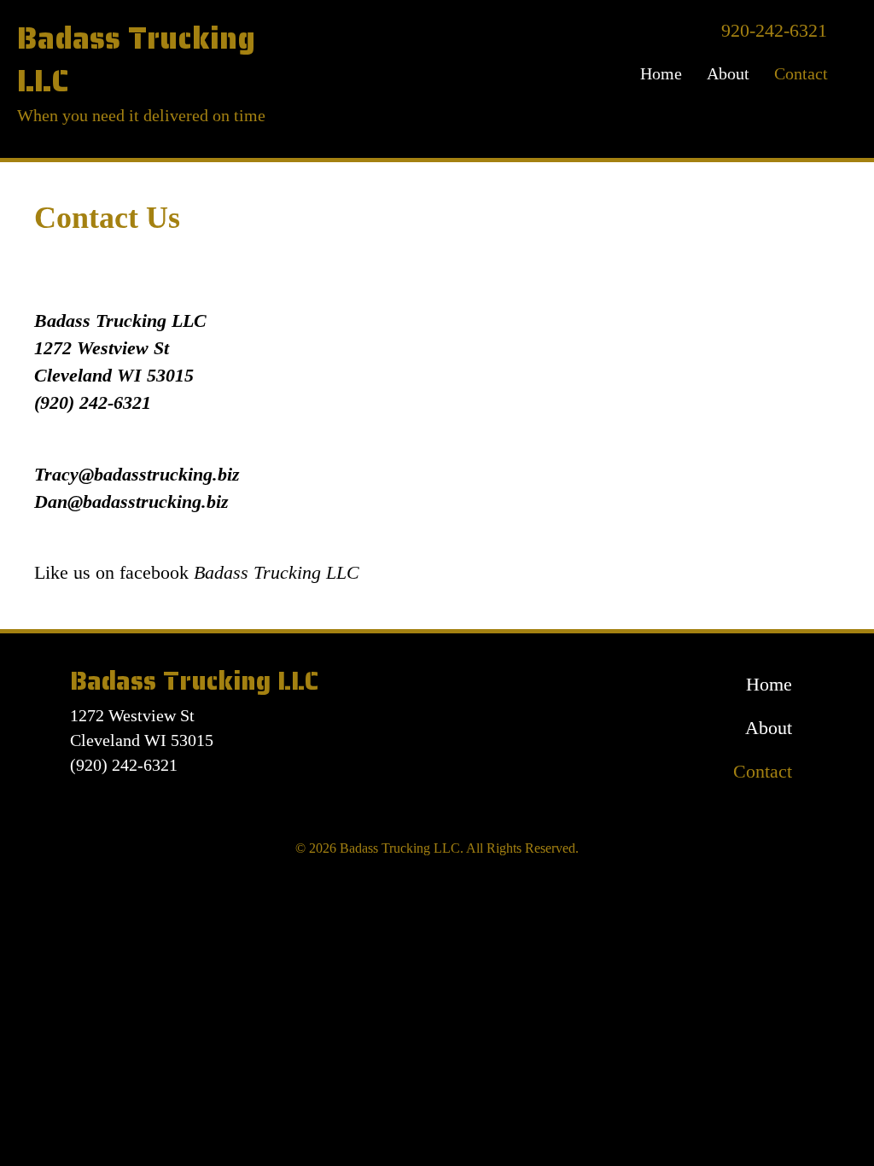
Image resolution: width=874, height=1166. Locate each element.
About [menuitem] (728, 73)
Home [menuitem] (661, 73)
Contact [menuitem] (801, 73)
